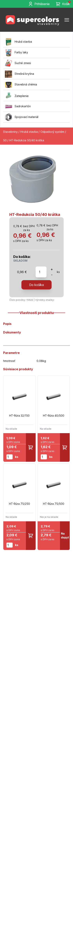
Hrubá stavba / (30, 131)
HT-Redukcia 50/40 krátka (26, 140)
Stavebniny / (11, 131)
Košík (66, 4)
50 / (5, 140)
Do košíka (36, 285)
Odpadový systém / (53, 131)
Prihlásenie (42, 4)
